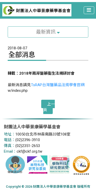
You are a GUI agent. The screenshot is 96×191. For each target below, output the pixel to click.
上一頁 (49, 107)
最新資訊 (46, 32)
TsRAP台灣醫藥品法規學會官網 (57, 85)
